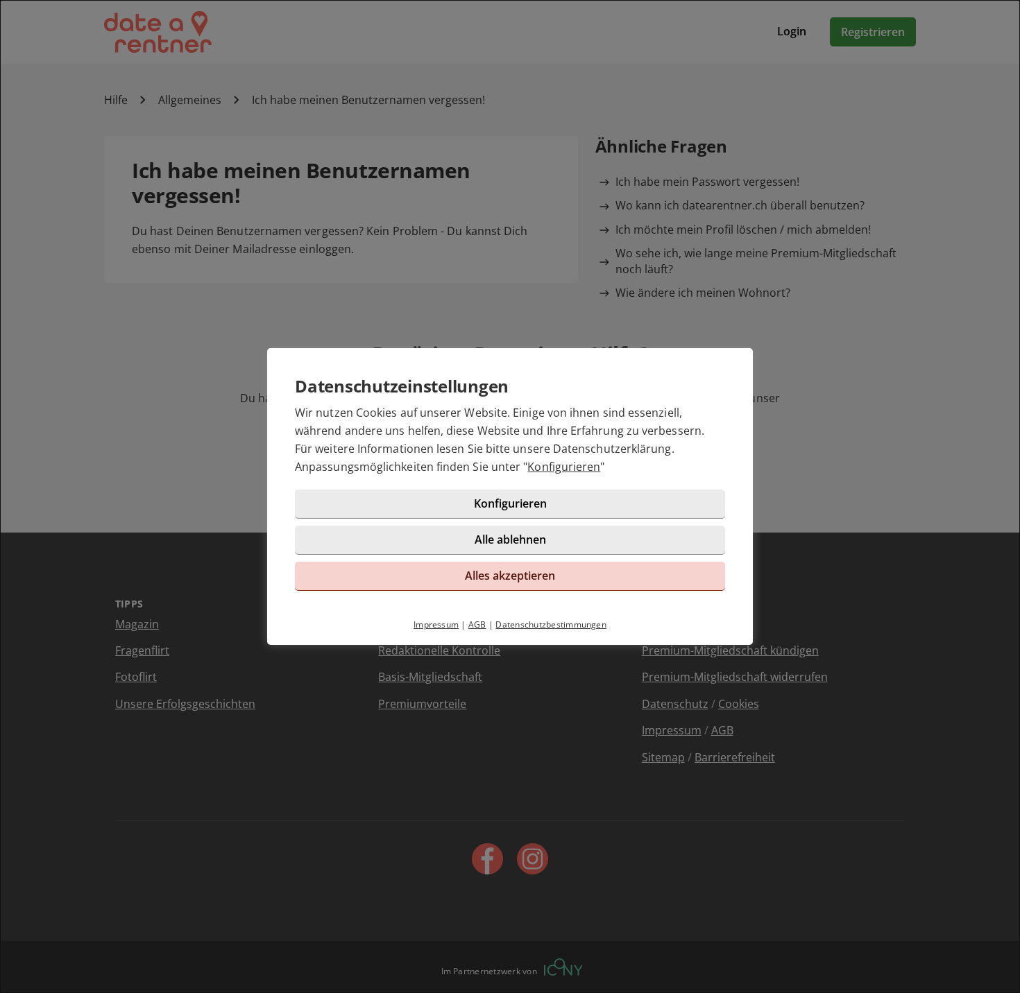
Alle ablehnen (510, 539)
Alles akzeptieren (510, 575)
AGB (477, 624)
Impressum (436, 624)
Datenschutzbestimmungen (550, 624)
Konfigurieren (563, 466)
